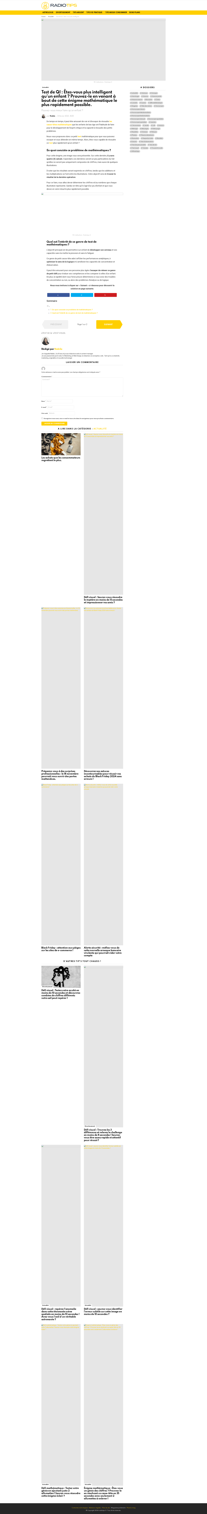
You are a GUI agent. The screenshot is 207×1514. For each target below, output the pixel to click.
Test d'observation (147, 141)
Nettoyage (156, 128)
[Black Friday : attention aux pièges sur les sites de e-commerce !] (61, 864)
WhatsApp (135, 151)
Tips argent (78, 12)
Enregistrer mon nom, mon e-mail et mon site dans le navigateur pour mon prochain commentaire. (79, 418)
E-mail (44, 407)
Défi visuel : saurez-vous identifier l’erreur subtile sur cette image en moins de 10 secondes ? (103, 1311)
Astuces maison (137, 99)
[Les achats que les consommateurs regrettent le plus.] (61, 444)
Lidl (153, 125)
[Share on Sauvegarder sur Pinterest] (105, 295)
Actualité (100, 429)
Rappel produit (148, 138)
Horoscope (159, 106)
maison (161, 125)
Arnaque (154, 93)
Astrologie (47, 12)
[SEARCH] (164, 12)
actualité (135, 93)
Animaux (144, 93)
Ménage (135, 128)
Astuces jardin (156, 96)
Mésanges (144, 128)
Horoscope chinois (138, 109)
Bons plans (134, 12)
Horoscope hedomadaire (140, 115)
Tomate (145, 148)
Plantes (134, 135)
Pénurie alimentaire (147, 135)
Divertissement (63, 12)
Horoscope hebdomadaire (141, 112)
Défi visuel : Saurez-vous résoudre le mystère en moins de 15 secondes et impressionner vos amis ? (103, 600)
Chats (158, 99)
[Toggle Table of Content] (48, 306)
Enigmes (134, 106)
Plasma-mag (131, 1508)
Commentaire (46, 376)
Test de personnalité (139, 145)
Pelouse (154, 132)
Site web (44, 413)
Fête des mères (146, 106)
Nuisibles (135, 132)
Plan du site (106, 1508)
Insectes (153, 122)
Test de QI (47, 333)
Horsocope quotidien (139, 122)
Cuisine (143, 103)
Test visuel (60, 333)
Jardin (146, 125)
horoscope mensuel (138, 119)
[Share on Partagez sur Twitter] (82, 295)
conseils (134, 103)
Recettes (160, 138)
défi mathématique (156, 103)
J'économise (136, 125)
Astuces (145, 96)
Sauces (134, 141)
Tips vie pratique (94, 12)
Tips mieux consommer (116, 12)
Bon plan (149, 99)
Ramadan (135, 138)
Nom (43, 401)
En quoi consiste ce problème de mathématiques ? (72, 310)
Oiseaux (144, 132)
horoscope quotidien (156, 119)
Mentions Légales (95, 1508)
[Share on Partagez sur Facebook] (58, 295)
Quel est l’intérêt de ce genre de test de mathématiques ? (75, 313)
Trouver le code (157, 148)
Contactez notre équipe (80, 1508)
